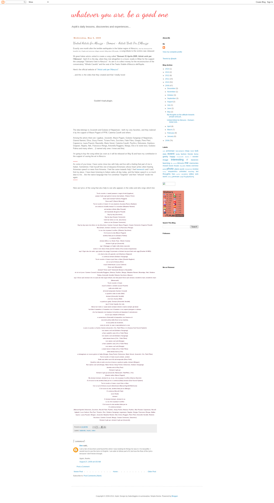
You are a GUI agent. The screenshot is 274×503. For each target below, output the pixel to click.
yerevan (175, 176)
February (171, 133)
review (195, 169)
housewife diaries (183, 156)
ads (164, 151)
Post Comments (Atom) (92, 476)
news (188, 165)
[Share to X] (99, 427)
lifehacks (180, 163)
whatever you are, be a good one (119, 14)
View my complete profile (172, 52)
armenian (170, 151)
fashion (184, 154)
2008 (167, 141)
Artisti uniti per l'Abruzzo (108, 69)
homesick (141, 169)
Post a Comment (83, 467)
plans (177, 169)
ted (197, 171)
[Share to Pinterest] (104, 427)
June (169, 108)
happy (172, 156)
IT (187, 160)
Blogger (175, 496)
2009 (167, 86)
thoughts (167, 174)
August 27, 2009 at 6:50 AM (90, 462)
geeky (165, 156)
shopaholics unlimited (177, 171)
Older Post (152, 472)
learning (166, 163)
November (171, 92)
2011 (167, 79)
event (171, 153)
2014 (167, 69)
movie (171, 166)
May (169, 112)
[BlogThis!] (96, 427)
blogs (187, 151)
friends (190, 154)
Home (115, 472)
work (165, 176)
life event (174, 163)
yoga (181, 176)
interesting (177, 159)
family (178, 154)
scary (164, 171)
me (187, 162)
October (170, 95)
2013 (167, 72)
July (169, 105)
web (196, 174)
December (171, 88)
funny (196, 154)
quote (182, 169)
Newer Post (78, 472)
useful (178, 174)
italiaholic (83, 430)
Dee (81, 446)
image (165, 160)
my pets (183, 166)
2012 (167, 75)
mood (165, 165)
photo (170, 168)
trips (173, 174)
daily (164, 154)
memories (193, 163)
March (170, 130)
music (89, 430)
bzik (196, 151)
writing (170, 176)
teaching (191, 171)
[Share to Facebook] (102, 427)
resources (188, 169)
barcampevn (180, 151)
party (164, 169)
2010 (167, 82)
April (169, 126)
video (93, 430)
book (192, 151)
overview (194, 166)
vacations (184, 174)
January (170, 136)
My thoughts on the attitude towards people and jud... (180, 116)
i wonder (194, 157)
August (170, 102)
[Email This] (93, 427)
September (171, 98)
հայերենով (189, 177)
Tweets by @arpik (169, 59)
